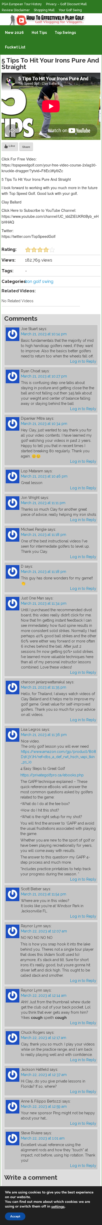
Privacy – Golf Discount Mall (66, 4)
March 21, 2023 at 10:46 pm (44, 476)
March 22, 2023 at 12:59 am (44, 1106)
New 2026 (14, 32)
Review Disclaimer (16, 10)
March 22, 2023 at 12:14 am (43, 995)
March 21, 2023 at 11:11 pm (43, 503)
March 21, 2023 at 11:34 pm (43, 603)
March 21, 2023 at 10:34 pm (44, 424)
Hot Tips (39, 32)
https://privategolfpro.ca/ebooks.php (52, 775)
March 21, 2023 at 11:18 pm (43, 535)
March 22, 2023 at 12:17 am (43, 1038)
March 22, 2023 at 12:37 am (44, 1075)
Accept (15, 1216)
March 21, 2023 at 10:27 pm (44, 376)
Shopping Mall (44, 10)
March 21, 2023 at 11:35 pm (43, 687)
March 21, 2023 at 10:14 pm (44, 334)
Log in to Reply (83, 361)
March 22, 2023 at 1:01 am (43, 1138)
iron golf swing (39, 281)
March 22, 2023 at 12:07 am (44, 931)
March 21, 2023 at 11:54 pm (43, 894)
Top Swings (65, 32)
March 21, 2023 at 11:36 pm (44, 735)
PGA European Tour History (22, 4)
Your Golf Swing (70, 10)
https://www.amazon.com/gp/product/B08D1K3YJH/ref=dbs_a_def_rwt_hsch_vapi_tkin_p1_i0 (58, 757)
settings (58, 1206)
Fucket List (15, 47)
